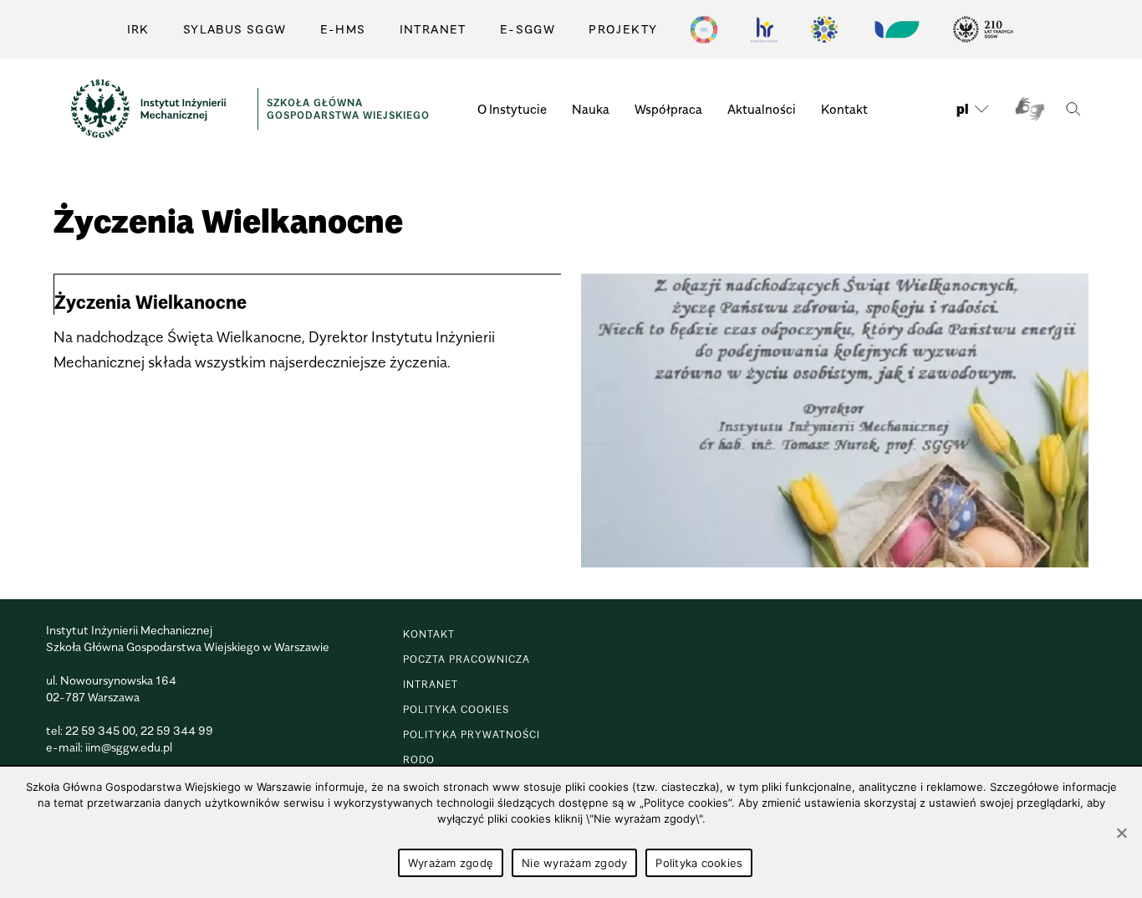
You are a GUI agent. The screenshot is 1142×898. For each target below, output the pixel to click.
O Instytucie (512, 108)
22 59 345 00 (100, 730)
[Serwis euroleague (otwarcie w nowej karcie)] (824, 29)
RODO (419, 759)
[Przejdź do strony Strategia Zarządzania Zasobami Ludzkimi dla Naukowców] (764, 29)
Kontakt (844, 108)
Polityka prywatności (471, 734)
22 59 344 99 (176, 730)
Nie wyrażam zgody (574, 863)
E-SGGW (527, 29)
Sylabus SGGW (235, 29)
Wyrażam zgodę (450, 863)
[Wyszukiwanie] (1073, 109)
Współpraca (668, 108)
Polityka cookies (456, 709)
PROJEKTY (623, 29)
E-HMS (343, 29)
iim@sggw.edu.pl (128, 747)
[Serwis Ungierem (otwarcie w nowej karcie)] (895, 29)
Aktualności (761, 108)
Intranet (433, 29)
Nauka (590, 108)
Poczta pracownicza (466, 659)
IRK (138, 29)
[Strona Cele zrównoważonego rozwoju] (704, 29)
